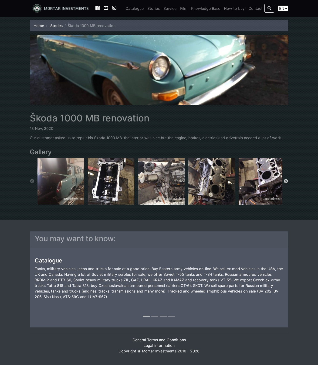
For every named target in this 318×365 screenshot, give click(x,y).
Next (286, 181)
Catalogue (134, 8)
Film (183, 8)
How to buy (234, 8)
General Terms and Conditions (159, 339)
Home (39, 25)
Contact (255, 8)
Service (169, 8)
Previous (32, 181)
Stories (153, 8)
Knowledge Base (205, 8)
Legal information (159, 345)
